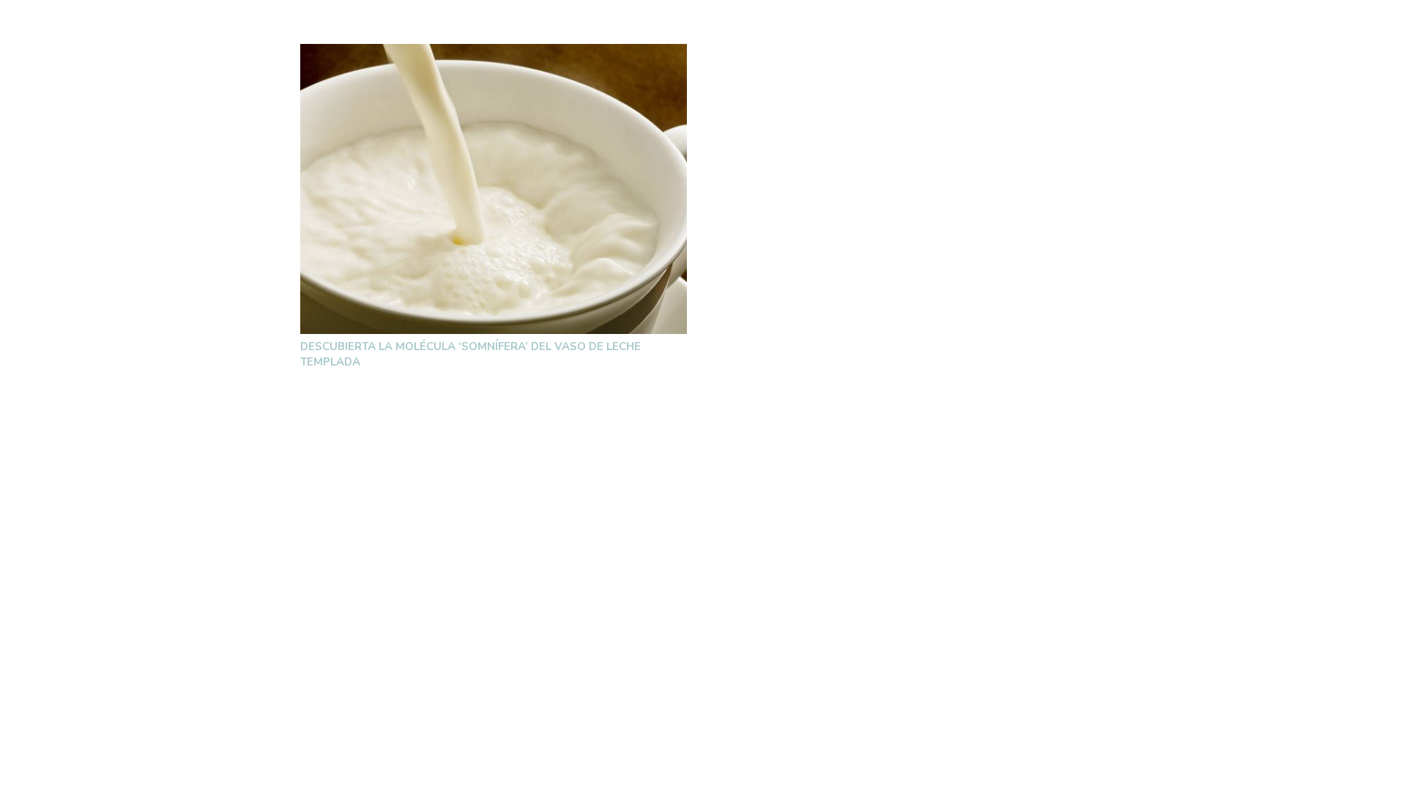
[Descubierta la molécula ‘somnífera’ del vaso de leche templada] (493, 189)
